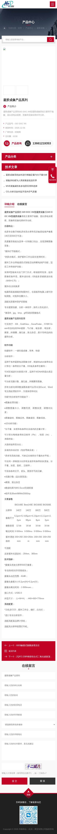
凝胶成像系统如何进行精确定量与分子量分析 (26, 175)
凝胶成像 (41, 28)
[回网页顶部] (52, 170)
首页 (20, 28)
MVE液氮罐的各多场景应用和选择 (21, 186)
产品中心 (29, 28)
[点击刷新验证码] (33, 766)
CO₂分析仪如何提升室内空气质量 (21, 191)
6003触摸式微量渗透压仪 (27, 645)
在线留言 (22, 204)
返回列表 (12, 651)
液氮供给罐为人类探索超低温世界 (21, 180)
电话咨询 (52, 180)
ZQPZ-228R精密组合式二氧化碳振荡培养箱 (36, 656)
